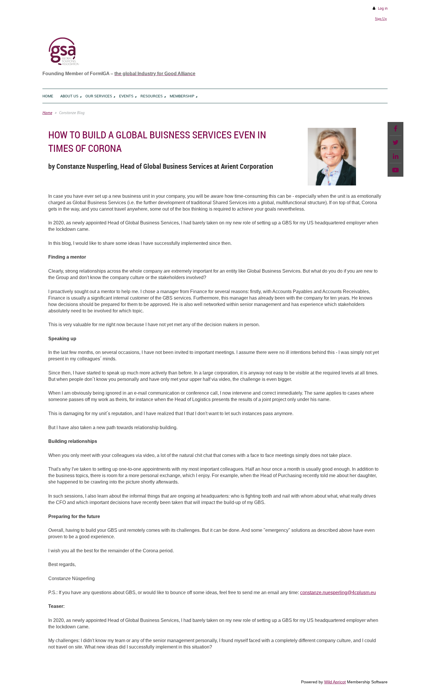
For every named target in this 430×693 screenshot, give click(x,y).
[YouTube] (395, 170)
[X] (395, 142)
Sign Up (381, 19)
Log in (383, 8)
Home (47, 112)
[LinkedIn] (395, 156)
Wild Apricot (335, 682)
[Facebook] (395, 128)
